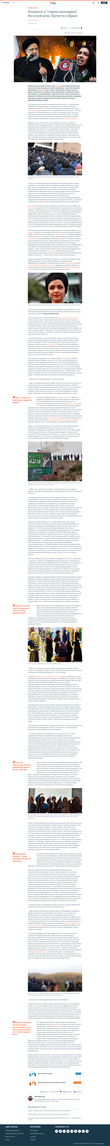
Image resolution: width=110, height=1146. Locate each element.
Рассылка (33, 1136)
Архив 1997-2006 (10, 1136)
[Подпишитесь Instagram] (75, 1131)
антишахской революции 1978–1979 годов (48, 676)
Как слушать (33, 1130)
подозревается (62, 234)
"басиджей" (31, 110)
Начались (31, 206)
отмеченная (32, 238)
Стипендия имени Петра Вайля (14, 1133)
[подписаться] (87, 1131)
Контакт (7, 1139)
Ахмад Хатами (70, 263)
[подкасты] (98, 3)
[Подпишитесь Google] (56, 1131)
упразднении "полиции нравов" (67, 318)
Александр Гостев (33, 20)
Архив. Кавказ (33, 8)
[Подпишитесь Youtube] (67, 1131)
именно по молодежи (69, 118)
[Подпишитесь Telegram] (71, 1131)
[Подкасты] (83, 1131)
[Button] (64, 28)
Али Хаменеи (50, 344)
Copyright (33, 1139)
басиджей (57, 1024)
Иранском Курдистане (72, 923)
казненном (52, 251)
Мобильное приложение (12, 1130)
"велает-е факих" (64, 397)
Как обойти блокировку (37, 1133)
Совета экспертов (52, 418)
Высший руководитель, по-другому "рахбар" (63, 420)
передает (42, 90)
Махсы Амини (32, 208)
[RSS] (79, 1131)
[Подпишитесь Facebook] (60, 1131)
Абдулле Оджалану (41, 952)
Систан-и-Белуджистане (36, 925)
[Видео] (93, 3)
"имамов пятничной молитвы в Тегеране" (41, 265)
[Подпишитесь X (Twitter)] (64, 1131)
